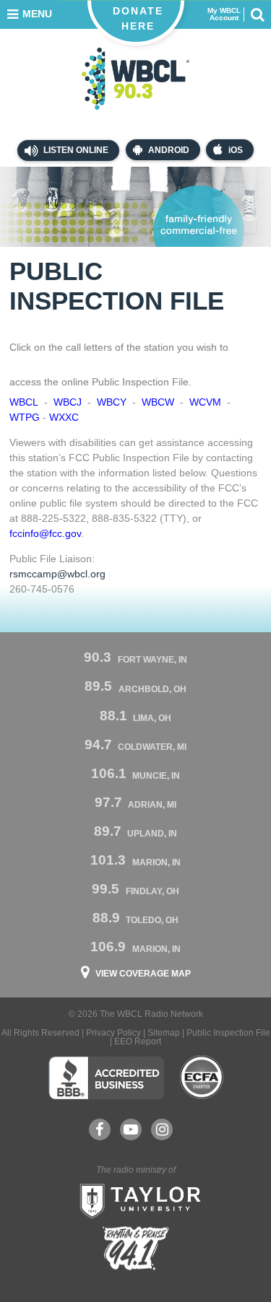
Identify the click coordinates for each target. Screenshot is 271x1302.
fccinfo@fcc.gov (45, 533)
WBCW (158, 402)
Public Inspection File (228, 1033)
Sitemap (163, 1033)
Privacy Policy (113, 1033)
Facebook (100, 1129)
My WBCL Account (224, 14)
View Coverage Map (143, 973)
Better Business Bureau (105, 1077)
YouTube (131, 1129)
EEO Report (137, 1041)
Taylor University (136, 1199)
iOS (235, 150)
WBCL (23, 402)
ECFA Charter (202, 1077)
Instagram (162, 1129)
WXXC (64, 417)
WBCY (111, 402)
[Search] (257, 14)
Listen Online (74, 150)
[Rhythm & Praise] (136, 1248)
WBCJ (67, 402)
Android (168, 150)
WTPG (24, 417)
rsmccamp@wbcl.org (57, 574)
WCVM (205, 402)
